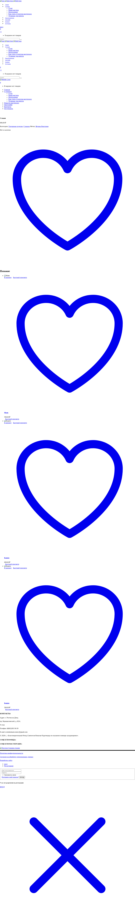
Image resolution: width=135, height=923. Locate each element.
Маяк (6, 412)
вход (5, 764)
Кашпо (6, 558)
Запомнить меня (10, 775)
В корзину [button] (8, 277)
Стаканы (26, 126)
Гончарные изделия (16, 126)
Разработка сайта (6, 760)
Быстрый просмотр (20, 277)
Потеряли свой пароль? (10, 777)
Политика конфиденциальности (11, 753)
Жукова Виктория (42, 126)
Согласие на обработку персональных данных (16, 757)
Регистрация (8, 766)
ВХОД (2, 787)
